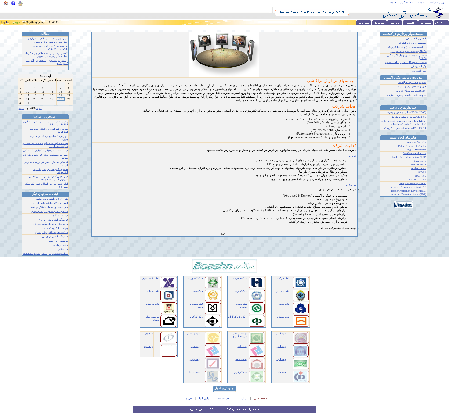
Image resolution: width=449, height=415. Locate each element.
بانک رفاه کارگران (237, 316)
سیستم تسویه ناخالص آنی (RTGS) (409, 51)
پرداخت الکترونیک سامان (55, 228)
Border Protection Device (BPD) (408, 191)
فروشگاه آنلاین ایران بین (55, 236)
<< (20, 108)
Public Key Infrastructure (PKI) (409, 157)
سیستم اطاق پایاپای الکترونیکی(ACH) (407, 47)
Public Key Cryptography (412, 146)
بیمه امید (148, 346)
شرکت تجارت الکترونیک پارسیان (51, 232)
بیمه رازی (195, 359)
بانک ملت (284, 304)
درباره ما (242, 398)
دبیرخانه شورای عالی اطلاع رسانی (49, 207)
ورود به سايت (437, 2)
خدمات (353, 156)
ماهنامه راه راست (58, 241)
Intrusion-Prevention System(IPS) (408, 187)
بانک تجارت (241, 291)
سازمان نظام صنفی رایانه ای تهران (49, 211)
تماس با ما (204, 398)
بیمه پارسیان (193, 333)
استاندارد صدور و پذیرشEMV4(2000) (406, 112)
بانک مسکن (283, 316)
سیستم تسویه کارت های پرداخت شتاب (406, 62)
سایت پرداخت (60, 245)
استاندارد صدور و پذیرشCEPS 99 (408, 116)
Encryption (420, 161)
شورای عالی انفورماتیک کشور (52, 198)
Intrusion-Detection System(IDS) (408, 194)
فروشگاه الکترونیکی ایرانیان (53, 219)
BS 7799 (421, 172)
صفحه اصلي (260, 398)
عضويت (422, 2)
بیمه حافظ (194, 372)
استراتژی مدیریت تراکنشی (412, 82)
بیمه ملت (242, 346)
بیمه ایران (280, 333)
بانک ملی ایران (281, 291)
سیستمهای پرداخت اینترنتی (412, 43)
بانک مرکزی (283, 278)
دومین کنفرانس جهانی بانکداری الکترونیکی (45, 150)
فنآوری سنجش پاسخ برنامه (412, 86)
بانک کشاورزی (195, 278)
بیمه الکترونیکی (419, 70)
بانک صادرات (240, 278)
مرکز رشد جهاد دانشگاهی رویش (50, 224)
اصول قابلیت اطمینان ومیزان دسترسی (406, 95)
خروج (393, 2)
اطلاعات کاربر (406, 2)
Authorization (418, 168)
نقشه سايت (223, 398)
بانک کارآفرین (196, 316)
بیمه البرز (281, 359)
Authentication (418, 164)
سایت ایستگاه (60, 215)
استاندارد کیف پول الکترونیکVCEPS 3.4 (405, 128)
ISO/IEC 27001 (417, 179)
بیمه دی (149, 333)
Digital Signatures (416, 149)
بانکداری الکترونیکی (416, 38)
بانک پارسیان (152, 304)
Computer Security (416, 142)
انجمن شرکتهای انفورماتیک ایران (50, 203)
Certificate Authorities (414, 153)
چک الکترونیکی (419, 66)
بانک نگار (63, 249)
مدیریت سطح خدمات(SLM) (411, 90)
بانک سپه (198, 291)
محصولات (351, 185)
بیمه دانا (282, 372)
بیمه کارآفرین (240, 372)
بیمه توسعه (241, 359)
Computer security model (412, 183)
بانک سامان (153, 291)
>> (40, 108)
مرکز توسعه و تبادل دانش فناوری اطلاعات (45, 253)
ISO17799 (420, 176)
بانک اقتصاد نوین (150, 278)
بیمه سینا (195, 346)
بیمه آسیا (281, 346)
